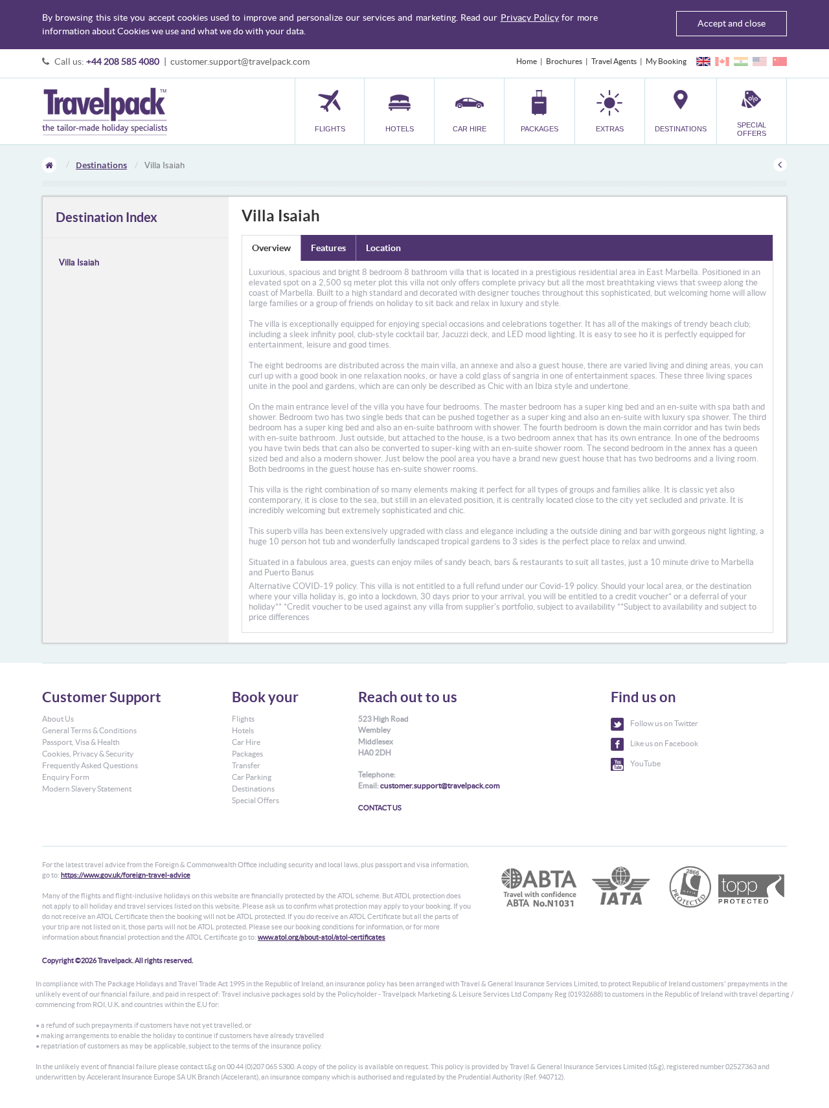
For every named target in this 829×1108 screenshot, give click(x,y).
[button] (609, 111)
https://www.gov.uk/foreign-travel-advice (125, 875)
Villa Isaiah (79, 262)
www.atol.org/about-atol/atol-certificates (321, 937)
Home (526, 61)
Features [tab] (328, 248)
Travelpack (104, 111)
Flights (243, 719)
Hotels (243, 730)
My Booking (666, 61)
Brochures (564, 61)
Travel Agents (614, 61)
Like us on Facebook (664, 743)
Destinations (101, 165)
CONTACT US (380, 808)
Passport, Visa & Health (81, 742)
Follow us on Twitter (664, 723)
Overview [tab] (271, 248)
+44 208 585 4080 (122, 61)
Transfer (246, 765)
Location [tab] (383, 248)
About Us (58, 719)
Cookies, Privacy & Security (87, 753)
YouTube (645, 763)
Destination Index (106, 217)
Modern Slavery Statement (86, 788)
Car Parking (251, 777)
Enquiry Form (65, 777)
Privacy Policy (530, 17)
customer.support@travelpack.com (240, 61)
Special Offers (255, 800)
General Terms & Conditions (89, 730)
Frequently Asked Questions (90, 765)
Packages (247, 753)
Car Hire (246, 742)
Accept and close (732, 23)
